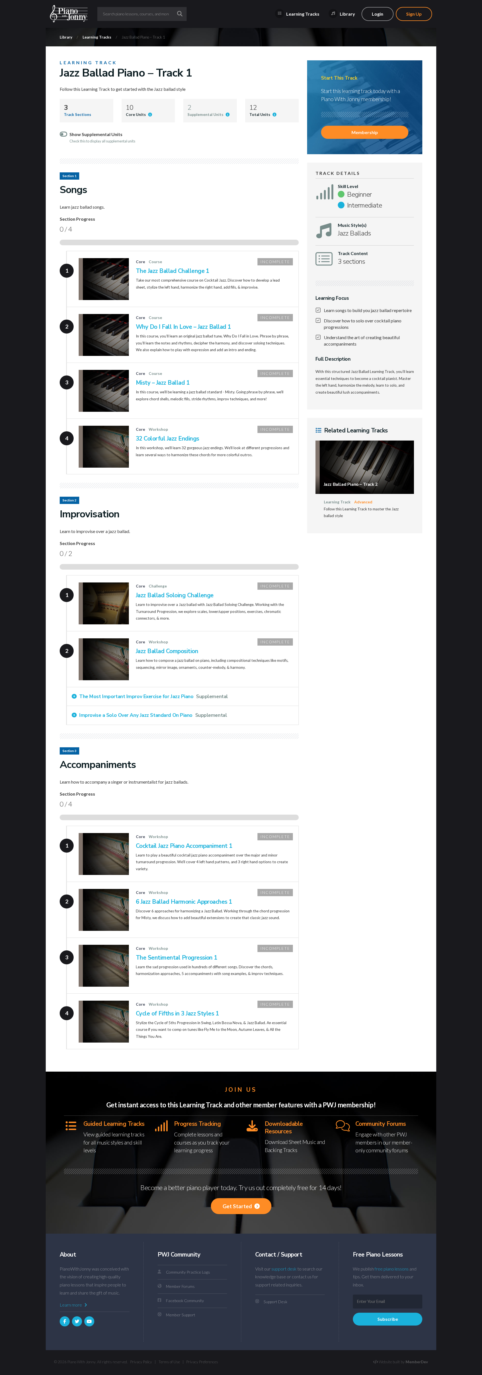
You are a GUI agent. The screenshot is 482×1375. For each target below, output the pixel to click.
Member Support (180, 1314)
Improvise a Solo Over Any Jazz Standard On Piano (152, 715)
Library (347, 13)
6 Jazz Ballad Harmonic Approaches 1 (184, 902)
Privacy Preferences (202, 1362)
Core (140, 262)
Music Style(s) (352, 225)
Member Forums (180, 1286)
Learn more (71, 1304)
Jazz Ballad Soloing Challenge (175, 595)
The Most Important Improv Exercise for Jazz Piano (153, 696)
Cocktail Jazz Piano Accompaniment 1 (184, 846)
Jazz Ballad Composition (167, 651)
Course (155, 262)
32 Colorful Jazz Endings (167, 439)
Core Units (136, 114)
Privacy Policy (141, 1362)
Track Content (353, 253)
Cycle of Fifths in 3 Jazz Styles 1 (177, 1013)
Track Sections (77, 114)
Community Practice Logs (188, 1272)
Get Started (238, 1206)
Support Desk (275, 1301)
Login (377, 13)
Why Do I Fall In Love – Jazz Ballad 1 (183, 327)
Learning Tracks (302, 13)
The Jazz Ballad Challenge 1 (172, 271)
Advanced (363, 502)
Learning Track (88, 62)
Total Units (260, 114)
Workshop (158, 429)
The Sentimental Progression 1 (176, 958)
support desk (284, 1268)
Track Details (337, 173)
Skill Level (348, 186)
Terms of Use (169, 1362)
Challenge (158, 586)
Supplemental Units (205, 114)
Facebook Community (185, 1300)
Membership (364, 132)
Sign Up (414, 13)
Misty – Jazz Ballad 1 (162, 383)
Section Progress (77, 219)
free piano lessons (392, 1268)
